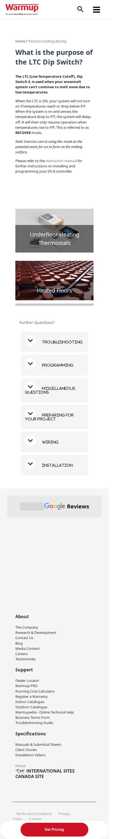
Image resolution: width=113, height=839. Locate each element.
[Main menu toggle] (96, 9)
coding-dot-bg (54, 41)
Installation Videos (30, 754)
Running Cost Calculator (35, 691)
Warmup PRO (26, 685)
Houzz (20, 765)
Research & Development (35, 632)
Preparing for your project (49, 417)
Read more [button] (25, 597)
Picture (34, 41)
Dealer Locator (27, 680)
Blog (19, 643)
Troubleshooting (62, 342)
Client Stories (26, 749)
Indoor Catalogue (29, 701)
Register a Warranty (31, 696)
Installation (57, 465)
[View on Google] (19, 558)
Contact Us (24, 637)
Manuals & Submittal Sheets (38, 744)
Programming (57, 365)
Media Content (27, 648)
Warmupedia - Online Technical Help (44, 712)
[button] (80, 9)
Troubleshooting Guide (34, 722)
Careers (21, 653)
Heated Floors (54, 290)
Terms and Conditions (34, 813)
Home (20, 41)
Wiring (50, 442)
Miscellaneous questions (50, 390)
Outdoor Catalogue (31, 706)
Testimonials (25, 658)
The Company (26, 627)
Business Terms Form (32, 717)
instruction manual (61, 160)
